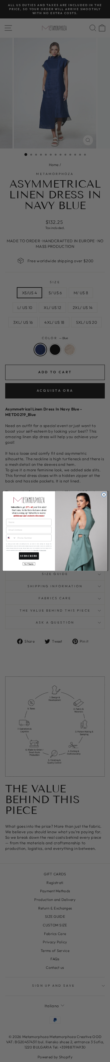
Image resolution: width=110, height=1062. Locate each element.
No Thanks (29, 563)
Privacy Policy (36, 550)
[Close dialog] (103, 494)
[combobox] (11, 538)
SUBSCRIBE (29, 556)
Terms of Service (43, 550)
